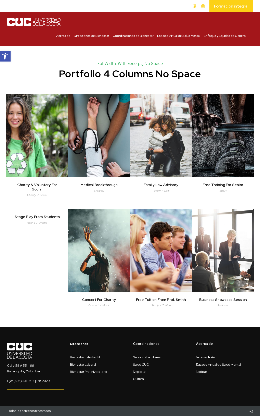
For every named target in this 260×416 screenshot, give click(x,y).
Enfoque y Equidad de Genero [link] (225, 36)
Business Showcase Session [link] (223, 299)
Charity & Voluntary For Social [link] (37, 186)
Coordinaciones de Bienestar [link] (133, 36)
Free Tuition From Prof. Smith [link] (161, 299)
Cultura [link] (138, 379)
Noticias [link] (201, 372)
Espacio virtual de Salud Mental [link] (178, 36)
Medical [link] (99, 191)
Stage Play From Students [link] (37, 216)
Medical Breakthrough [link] (99, 184)
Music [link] (106, 305)
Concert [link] (93, 305)
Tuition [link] (166, 305)
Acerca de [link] (63, 36)
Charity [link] (31, 195)
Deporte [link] (139, 372)
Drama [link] (43, 223)
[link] (5, 56)
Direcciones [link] (79, 344)
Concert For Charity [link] (99, 299)
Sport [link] (223, 191)
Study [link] (155, 305)
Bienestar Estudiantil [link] (85, 357)
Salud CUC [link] (141, 364)
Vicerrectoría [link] (205, 357)
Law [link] (166, 191)
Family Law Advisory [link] (161, 184)
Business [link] (223, 305)
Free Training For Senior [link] (223, 184)
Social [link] (43, 195)
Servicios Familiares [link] (146, 357)
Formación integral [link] (231, 6)
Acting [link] (31, 223)
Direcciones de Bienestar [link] (91, 36)
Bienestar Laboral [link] (83, 364)
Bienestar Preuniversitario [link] (88, 372)
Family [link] (157, 191)
